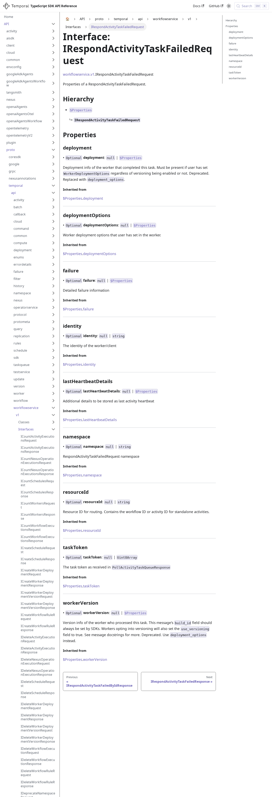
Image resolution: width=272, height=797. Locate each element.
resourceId (92, 530)
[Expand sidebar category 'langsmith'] (53, 92)
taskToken (91, 586)
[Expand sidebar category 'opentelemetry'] (53, 128)
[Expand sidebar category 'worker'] (53, 393)
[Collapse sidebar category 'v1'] (53, 415)
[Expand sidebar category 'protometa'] (53, 322)
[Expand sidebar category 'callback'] (53, 214)
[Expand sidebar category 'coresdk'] (53, 157)
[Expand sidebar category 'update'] (53, 379)
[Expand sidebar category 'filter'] (53, 279)
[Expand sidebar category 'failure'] (53, 271)
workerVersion (95, 659)
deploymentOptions (99, 253)
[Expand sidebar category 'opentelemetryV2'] (53, 135)
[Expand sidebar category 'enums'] (53, 257)
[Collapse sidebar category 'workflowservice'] (53, 408)
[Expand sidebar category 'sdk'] (53, 357)
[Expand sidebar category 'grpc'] (53, 171)
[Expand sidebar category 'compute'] (53, 243)
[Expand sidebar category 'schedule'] (53, 350)
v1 (92, 74)
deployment (93, 198)
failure (88, 309)
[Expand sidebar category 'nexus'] (53, 99)
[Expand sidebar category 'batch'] (53, 207)
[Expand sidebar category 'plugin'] (53, 142)
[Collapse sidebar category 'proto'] (53, 150)
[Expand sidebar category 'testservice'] (53, 372)
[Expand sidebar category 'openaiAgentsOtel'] (53, 114)
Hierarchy (231, 20)
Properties (232, 26)
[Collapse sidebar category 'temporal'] (53, 185)
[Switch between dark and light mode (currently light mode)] (229, 6)
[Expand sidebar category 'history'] (53, 286)
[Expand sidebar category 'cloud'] (53, 52)
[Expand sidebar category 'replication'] (53, 336)
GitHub (214, 6)
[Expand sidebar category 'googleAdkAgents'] (53, 74)
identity (89, 364)
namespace (92, 475)
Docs (197, 6)
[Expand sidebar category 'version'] (53, 386)
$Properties (72, 198)
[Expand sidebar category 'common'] (53, 60)
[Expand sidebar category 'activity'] (53, 31)
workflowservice (76, 74)
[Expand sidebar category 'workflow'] (53, 400)
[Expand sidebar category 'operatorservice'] (53, 307)
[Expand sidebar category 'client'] (53, 45)
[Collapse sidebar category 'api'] (53, 193)
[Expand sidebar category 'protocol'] (53, 314)
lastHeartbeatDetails (100, 419)
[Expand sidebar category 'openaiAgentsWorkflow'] (53, 121)
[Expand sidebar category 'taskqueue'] (53, 365)
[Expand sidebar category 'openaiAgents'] (53, 107)
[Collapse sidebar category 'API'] (53, 24)
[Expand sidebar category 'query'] (53, 329)
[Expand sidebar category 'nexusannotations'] (53, 178)
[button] (37, 422)
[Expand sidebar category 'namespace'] (53, 293)
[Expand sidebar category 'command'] (53, 228)
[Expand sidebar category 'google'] (53, 164)
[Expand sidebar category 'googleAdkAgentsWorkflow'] (53, 83)
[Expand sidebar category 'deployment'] (53, 250)
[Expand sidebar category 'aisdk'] (53, 38)
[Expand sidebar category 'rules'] (53, 343)
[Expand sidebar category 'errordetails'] (53, 264)
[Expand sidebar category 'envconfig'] (53, 67)
